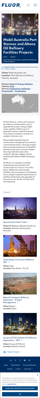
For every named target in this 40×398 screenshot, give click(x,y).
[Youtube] (24, 360)
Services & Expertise (29, 365)
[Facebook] (15, 360)
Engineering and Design (20, 88)
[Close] (37, 375)
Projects (10, 369)
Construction (20, 91)
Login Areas (27, 369)
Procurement (7, 91)
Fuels (12, 86)
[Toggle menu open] (35, 5)
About (6, 365)
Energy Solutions (25, 84)
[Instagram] (29, 360)
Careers (18, 369)
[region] (20, 385)
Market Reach (15, 365)
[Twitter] (20, 360)
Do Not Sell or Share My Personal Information (20, 388)
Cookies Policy (11, 384)
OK (20, 394)
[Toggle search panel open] (28, 5)
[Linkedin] (11, 360)
